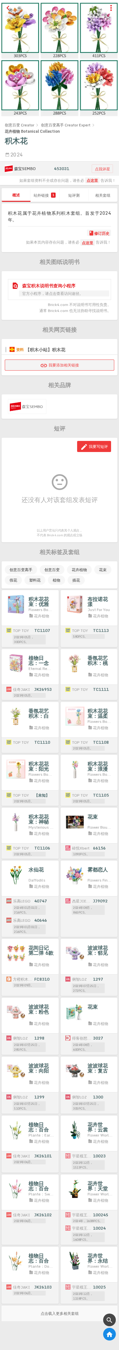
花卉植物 (79, 570)
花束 (103, 570)
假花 (13, 580)
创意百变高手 (21, 570)
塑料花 (35, 580)
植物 (56, 580)
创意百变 (52, 570)
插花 (76, 580)
